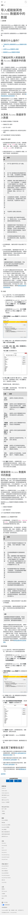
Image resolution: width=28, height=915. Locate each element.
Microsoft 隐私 (4, 895)
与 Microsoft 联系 (5, 910)
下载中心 (3, 811)
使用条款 (12, 910)
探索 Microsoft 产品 (5, 799)
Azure (3, 847)
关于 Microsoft (4, 891)
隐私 (9, 910)
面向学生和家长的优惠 (6, 834)
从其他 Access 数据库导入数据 (11, 49)
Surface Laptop (4, 790)
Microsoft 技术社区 (5, 873)
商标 (16, 910)
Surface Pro (4, 788)
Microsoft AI (4, 843)
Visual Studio (4, 882)
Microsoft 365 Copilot (5, 857)
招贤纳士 (3, 889)
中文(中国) (5, 902)
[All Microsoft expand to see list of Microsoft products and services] (2, 2)
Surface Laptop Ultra (5, 792)
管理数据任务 (22, 769)
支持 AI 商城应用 (5, 870)
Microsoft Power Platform (6, 877)
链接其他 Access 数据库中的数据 (11, 52)
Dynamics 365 (4, 850)
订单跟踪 (3, 813)
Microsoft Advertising (5, 854)
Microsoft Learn (4, 868)
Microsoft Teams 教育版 (6, 824)
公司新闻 (3, 893)
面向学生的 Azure (5, 836)
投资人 (3, 898)
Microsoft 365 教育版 (5, 827)
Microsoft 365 (4, 797)
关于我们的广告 (20, 910)
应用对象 (4, 20)
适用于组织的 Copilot (5, 795)
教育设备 (3, 822)
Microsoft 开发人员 (5, 866)
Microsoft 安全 (4, 845)
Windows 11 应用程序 (5, 802)
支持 (2, 5)
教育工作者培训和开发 (6, 831)
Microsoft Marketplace (6, 875)
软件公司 (3, 880)
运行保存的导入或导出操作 (10, 759)
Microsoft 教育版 (5, 820)
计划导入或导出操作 (9, 764)
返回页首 (3, 774)
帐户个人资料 (4, 808)
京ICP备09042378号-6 (5, 912)
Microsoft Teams (5, 859)
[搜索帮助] (5, 2)
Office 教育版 (4, 829)
